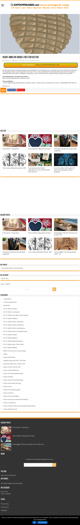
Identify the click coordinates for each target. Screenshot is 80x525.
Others (37, 60)
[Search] (54, 289)
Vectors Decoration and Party (12, 383)
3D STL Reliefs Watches (10, 347)
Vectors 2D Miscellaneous (11, 370)
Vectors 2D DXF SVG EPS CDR (11, 367)
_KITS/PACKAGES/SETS (10, 302)
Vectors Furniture (8, 393)
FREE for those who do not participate (25, 60)
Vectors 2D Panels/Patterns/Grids (13, 373)
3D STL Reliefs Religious (10, 338)
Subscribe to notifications (8, 475)
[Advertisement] (40, 112)
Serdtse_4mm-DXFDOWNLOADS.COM (47, 65)
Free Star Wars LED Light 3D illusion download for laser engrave (64, 170)
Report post (6, 86)
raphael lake (7, 60)
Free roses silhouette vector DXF (14, 168)
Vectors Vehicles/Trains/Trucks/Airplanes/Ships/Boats (19, 406)
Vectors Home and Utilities (11, 396)
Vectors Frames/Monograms (12, 390)
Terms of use (5, 507)
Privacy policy (42, 522)
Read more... (50, 459)
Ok (34, 522)
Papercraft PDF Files (9, 357)
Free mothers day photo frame (39, 149)
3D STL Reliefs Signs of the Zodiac (13, 344)
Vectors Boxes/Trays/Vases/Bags (13, 380)
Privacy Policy (5, 504)
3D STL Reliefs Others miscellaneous (14, 328)
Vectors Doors (7, 386)
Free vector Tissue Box (10, 149)
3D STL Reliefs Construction (11, 312)
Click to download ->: (28, 65)
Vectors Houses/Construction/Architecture (15, 399)
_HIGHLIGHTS (7, 299)
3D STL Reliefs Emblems (10, 318)
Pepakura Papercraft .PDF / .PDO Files (14, 360)
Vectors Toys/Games (9, 402)
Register (8, 284)
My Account (4, 278)
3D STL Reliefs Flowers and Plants (13, 321)
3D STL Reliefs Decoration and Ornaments (15, 315)
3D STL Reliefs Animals (10, 309)
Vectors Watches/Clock (10, 409)
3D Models (6, 305)
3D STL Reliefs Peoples (10, 334)
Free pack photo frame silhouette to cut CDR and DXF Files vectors (39, 170)
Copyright (4, 510)
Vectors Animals (8, 377)
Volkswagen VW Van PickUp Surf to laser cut (28, 444)
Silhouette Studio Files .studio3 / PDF (14, 364)
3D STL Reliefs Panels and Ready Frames (15, 331)
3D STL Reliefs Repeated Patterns (13, 341)
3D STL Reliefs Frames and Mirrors (13, 325)
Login (2, 284)
